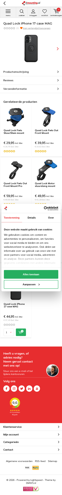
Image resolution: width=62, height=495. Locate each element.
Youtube (37, 388)
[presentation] (55, 48)
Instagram (14, 388)
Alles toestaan (31, 274)
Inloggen (33, 15)
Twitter (22, 388)
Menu (8, 15)
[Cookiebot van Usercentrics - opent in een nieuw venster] (44, 208)
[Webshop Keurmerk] (31, 488)
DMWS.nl (31, 482)
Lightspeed (36, 479)
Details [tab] (32, 217)
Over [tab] (51, 217)
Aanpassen (29, 284)
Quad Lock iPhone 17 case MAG (14, 305)
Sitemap (52, 461)
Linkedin (29, 388)
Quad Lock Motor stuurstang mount (45, 185)
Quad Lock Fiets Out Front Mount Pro (15, 185)
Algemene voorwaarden (19, 461)
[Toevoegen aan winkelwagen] (21, 332)
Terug (4, 3)
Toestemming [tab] (12, 217)
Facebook (6, 388)
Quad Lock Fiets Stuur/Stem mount (14, 131)
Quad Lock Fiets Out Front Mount (46, 131)
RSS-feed (40, 461)
